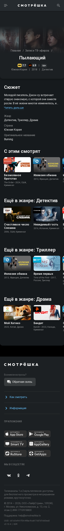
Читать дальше (14, 107)
